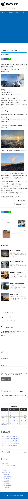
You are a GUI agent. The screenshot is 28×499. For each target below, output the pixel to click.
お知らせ (5, 463)
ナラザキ (24, 204)
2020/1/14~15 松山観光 (16, 261)
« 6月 (2, 424)
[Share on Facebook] (6, 59)
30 (14, 423)
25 (21, 420)
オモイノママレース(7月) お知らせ (10, 443)
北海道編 (7, 481)
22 (10, 420)
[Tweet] (2, 59)
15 (10, 418)
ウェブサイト (4, 365)
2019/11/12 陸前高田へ (16, 272)
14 (6, 418)
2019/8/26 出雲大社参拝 (17, 283)
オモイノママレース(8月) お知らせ (10, 438)
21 (6, 420)
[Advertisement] (14, 28)
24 (17, 420)
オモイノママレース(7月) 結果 (9, 441)
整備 (4, 470)
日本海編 (7, 478)
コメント (3, 335)
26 (25, 420)
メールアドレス (5, 358)
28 (7, 423)
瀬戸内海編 (7, 485)
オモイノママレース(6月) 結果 (9, 445)
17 (17, 418)
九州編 (6, 487)
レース (4, 468)
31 (17, 423)
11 (21, 415)
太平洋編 (7, 483)
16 (14, 418)
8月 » (5, 424)
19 (25, 418)
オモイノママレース (8, 465)
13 (3, 418)
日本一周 (25, 200)
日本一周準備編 (8, 476)
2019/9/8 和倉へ (14, 294)
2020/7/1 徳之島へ (15, 250)
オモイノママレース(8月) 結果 (9, 436)
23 (14, 420)
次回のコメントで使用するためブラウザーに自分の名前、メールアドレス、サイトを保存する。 (14, 374)
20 (3, 420)
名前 (2, 352)
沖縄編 (21, 200)
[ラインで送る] (9, 59)
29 (10, 423)
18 (21, 418)
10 (17, 415)
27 (3, 423)
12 (25, 415)
